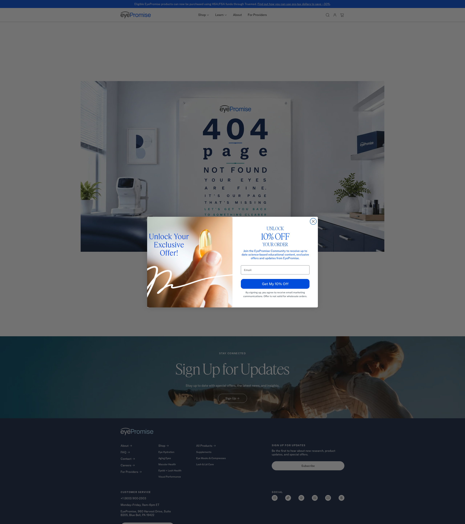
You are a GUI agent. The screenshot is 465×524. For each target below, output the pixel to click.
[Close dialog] (313, 221)
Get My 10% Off (275, 283)
